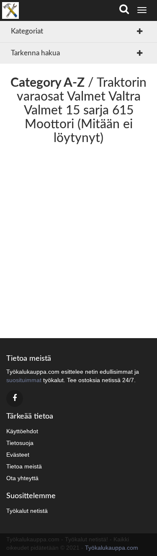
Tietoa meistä (24, 466)
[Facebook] (14, 398)
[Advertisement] (78, 238)
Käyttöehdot (22, 431)
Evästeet (17, 454)
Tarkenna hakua (35, 53)
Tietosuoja (19, 443)
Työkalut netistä (27, 510)
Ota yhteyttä (22, 478)
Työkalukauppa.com (111, 547)
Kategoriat (27, 31)
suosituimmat (23, 380)
